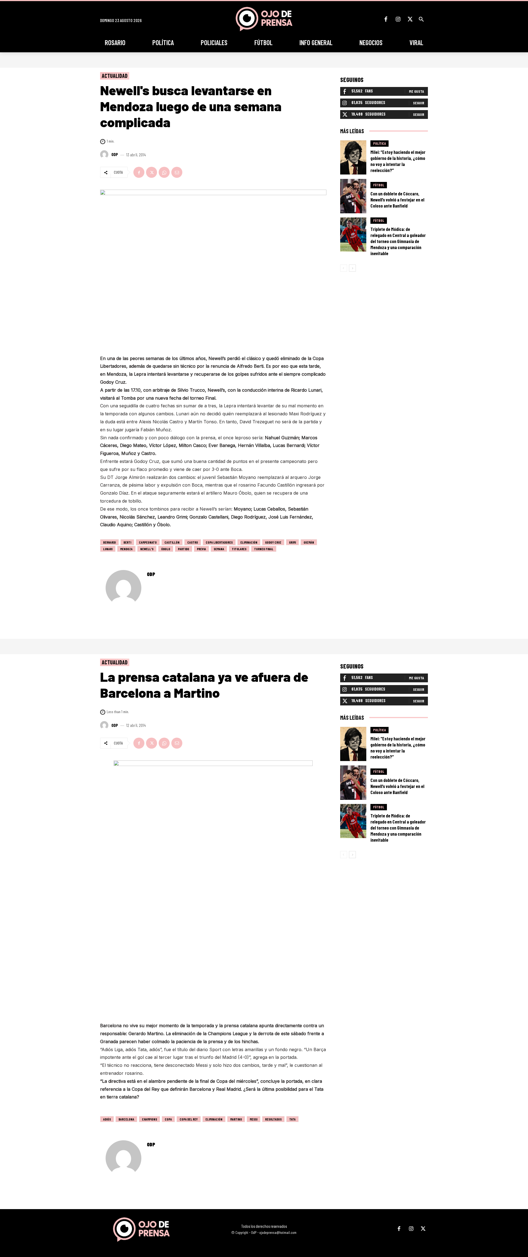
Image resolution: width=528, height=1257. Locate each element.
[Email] (176, 172)
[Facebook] (386, 19)
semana (219, 549)
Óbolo (165, 549)
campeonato (148, 542)
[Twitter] (410, 19)
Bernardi (109, 542)
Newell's (146, 549)
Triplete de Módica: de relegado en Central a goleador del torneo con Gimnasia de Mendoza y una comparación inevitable (398, 241)
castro (192, 542)
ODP (114, 154)
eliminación (248, 542)
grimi (292, 542)
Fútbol (378, 185)
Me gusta (416, 91)
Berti (127, 542)
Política (379, 143)
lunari (107, 549)
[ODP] (105, 154)
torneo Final (263, 549)
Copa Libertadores (219, 542)
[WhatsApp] (164, 172)
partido (183, 549)
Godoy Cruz (273, 542)
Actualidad (115, 75)
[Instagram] (398, 19)
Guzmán (309, 542)
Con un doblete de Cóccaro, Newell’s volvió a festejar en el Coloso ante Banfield (397, 199)
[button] (421, 19)
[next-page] (352, 268)
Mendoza (126, 549)
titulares (239, 549)
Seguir (418, 102)
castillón (172, 542)
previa (201, 549)
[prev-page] (343, 268)
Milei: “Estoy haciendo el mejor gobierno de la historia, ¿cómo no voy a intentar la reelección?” (397, 161)
